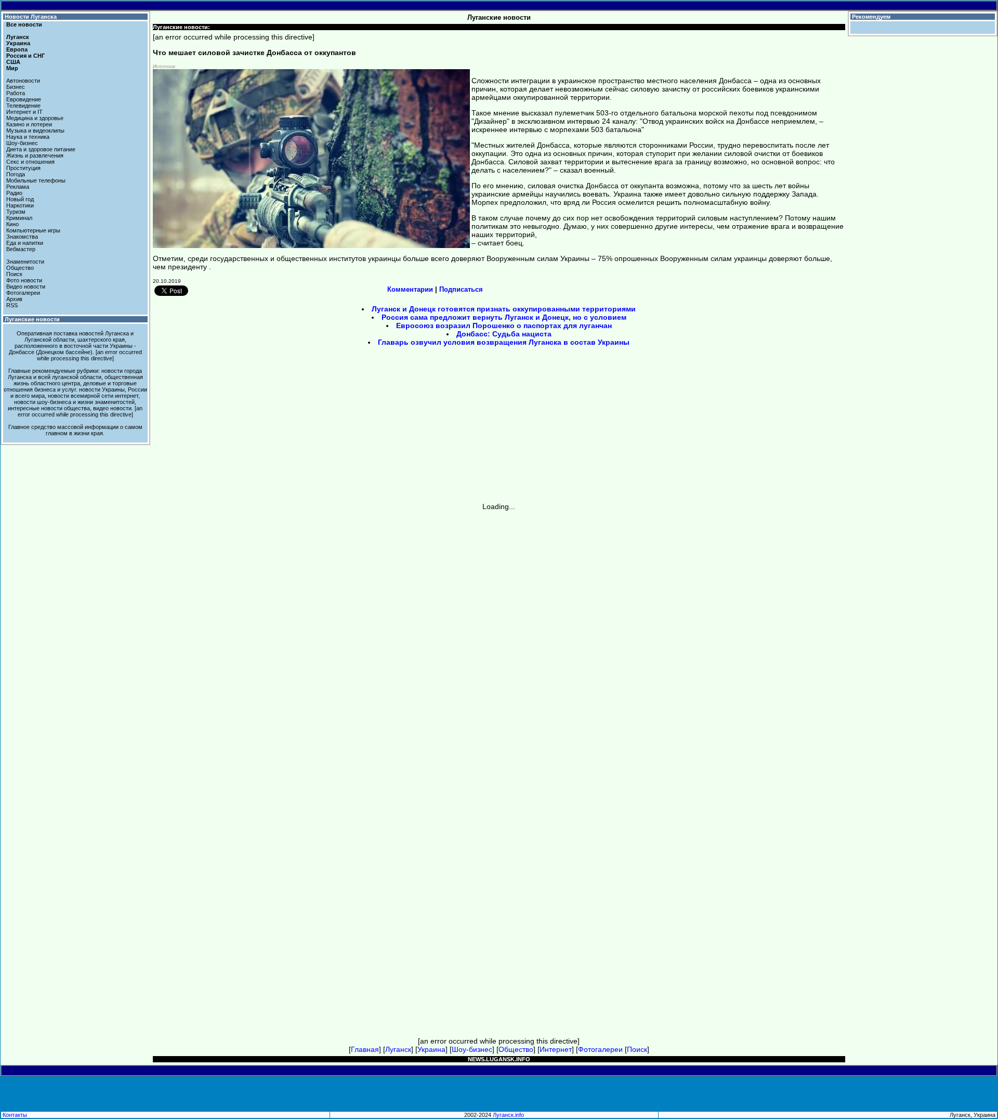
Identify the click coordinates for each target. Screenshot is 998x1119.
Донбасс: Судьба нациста (503, 334)
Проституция (23, 168)
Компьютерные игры (33, 230)
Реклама (17, 187)
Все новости (24, 24)
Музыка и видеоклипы (35, 130)
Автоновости (23, 80)
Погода (15, 174)
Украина (18, 43)
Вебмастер (20, 249)
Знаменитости (25, 261)
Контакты (15, 1115)
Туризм (15, 212)
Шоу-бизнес (22, 143)
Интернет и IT (24, 112)
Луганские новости (32, 319)
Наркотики (20, 205)
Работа (15, 93)
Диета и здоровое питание (40, 149)
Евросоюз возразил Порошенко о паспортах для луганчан (504, 325)
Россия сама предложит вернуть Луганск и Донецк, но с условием (504, 317)
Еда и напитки (24, 243)
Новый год (20, 199)
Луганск (17, 37)
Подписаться (461, 289)
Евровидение (23, 99)
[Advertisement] (410, 428)
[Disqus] (499, 641)
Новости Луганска (31, 17)
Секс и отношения (30, 162)
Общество (20, 268)
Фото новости (24, 280)
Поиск (14, 274)
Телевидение (23, 105)
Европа (17, 49)
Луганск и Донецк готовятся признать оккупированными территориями (504, 309)
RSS (12, 305)
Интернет (556, 1049)
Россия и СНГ (25, 56)
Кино (12, 224)
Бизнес (15, 87)
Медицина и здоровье (34, 118)
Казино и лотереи (29, 124)
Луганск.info (508, 1115)
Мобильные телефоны (35, 180)
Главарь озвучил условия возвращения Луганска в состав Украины (503, 342)
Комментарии (410, 289)
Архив (14, 299)
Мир (12, 68)
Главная (365, 1049)
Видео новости (25, 286)
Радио (14, 193)
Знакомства (22, 236)
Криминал (19, 218)
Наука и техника (27, 137)
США (13, 62)
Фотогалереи (23, 293)
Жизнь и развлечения (34, 155)
